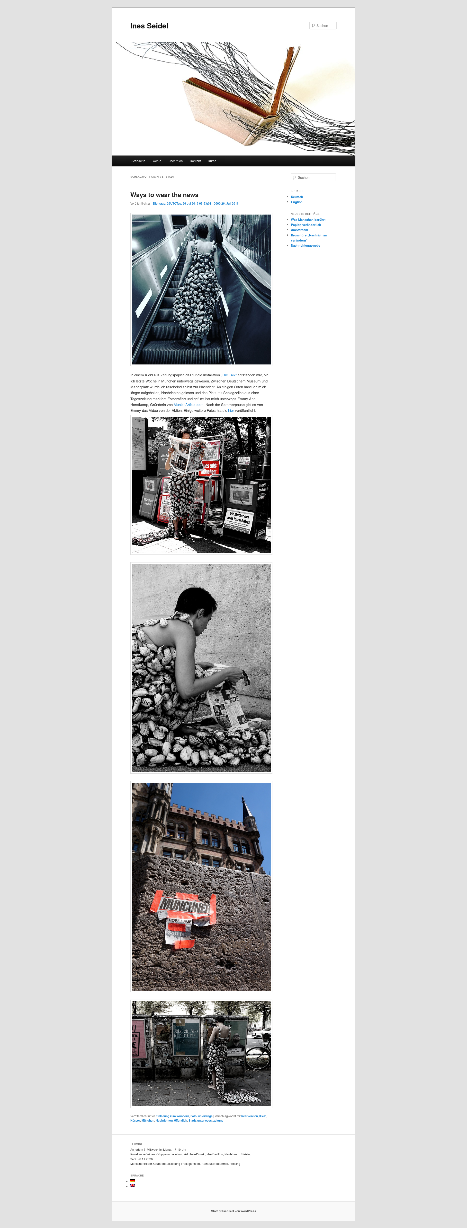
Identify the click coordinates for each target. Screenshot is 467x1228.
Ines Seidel (149, 25)
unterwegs (205, 1116)
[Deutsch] (132, 1180)
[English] (132, 1185)
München (148, 1120)
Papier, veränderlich (306, 224)
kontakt (195, 160)
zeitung (218, 1120)
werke (157, 160)
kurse (212, 160)
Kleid (262, 1116)
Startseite (138, 160)
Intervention (249, 1116)
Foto (193, 1116)
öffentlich (180, 1120)
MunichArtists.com (189, 404)
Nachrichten (164, 1120)
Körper (135, 1120)
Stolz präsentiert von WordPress (233, 1211)
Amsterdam (299, 229)
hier (231, 410)
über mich (176, 160)
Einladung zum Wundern (172, 1116)
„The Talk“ (229, 374)
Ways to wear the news (164, 194)
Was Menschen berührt (308, 219)
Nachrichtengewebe (305, 245)
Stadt (192, 1120)
